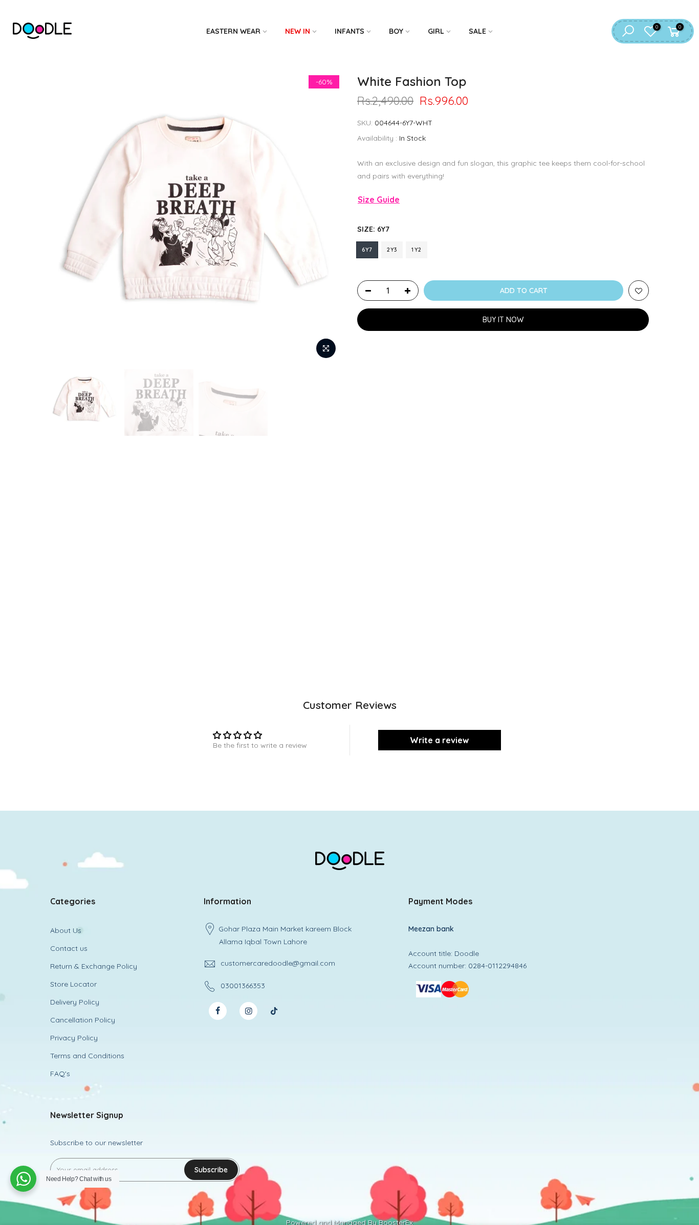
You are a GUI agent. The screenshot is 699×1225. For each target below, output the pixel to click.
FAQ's (60, 1073)
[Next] (324, 218)
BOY (396, 31)
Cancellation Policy (82, 1019)
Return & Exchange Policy (93, 966)
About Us (65, 930)
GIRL (436, 31)
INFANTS (349, 31)
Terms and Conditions (87, 1055)
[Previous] (68, 218)
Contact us (69, 948)
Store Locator (73, 984)
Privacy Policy (74, 1037)
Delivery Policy (74, 1002)
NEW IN (297, 31)
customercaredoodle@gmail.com (278, 963)
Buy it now (503, 319)
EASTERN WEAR (233, 31)
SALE (477, 31)
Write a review (439, 740)
